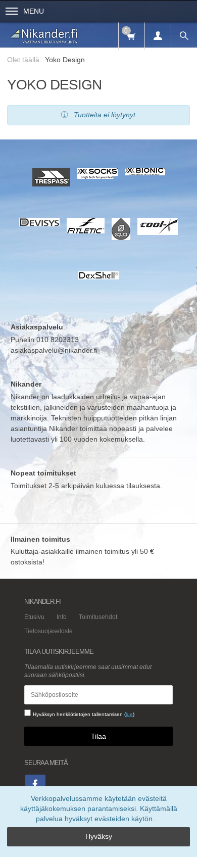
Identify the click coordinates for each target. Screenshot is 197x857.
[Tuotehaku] (184, 36)
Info (62, 617)
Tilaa (98, 736)
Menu (33, 11)
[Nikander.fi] (44, 34)
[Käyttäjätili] (157, 36)
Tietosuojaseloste (48, 631)
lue (129, 714)
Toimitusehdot (98, 617)
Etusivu (34, 617)
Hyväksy (98, 836)
